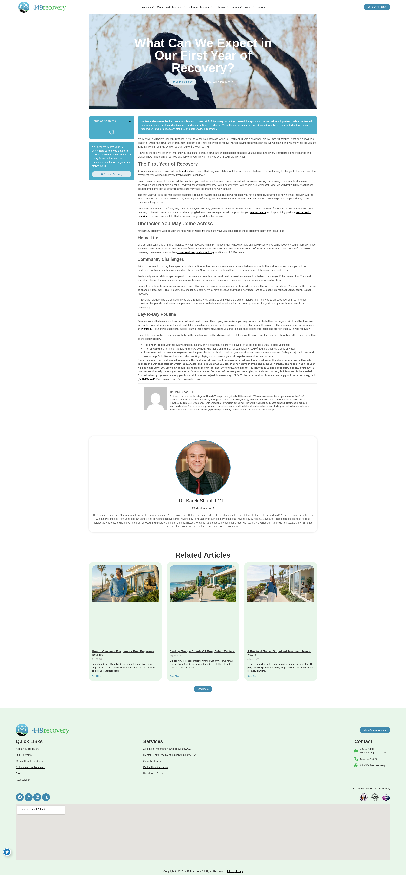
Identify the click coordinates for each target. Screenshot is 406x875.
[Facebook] (20, 797)
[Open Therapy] (227, 7)
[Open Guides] (240, 7)
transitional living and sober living (195, 252)
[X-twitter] (46, 797)
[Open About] (253, 7)
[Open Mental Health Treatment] (184, 7)
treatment (180, 171)
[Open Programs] (152, 7)
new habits (253, 198)
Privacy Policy (235, 871)
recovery (200, 230)
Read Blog (96, 676)
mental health (258, 212)
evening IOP (147, 328)
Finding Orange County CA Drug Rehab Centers (202, 651)
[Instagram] (29, 797)
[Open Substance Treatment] (212, 7)
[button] (130, 121)
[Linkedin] (37, 797)
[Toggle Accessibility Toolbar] (7, 852)
